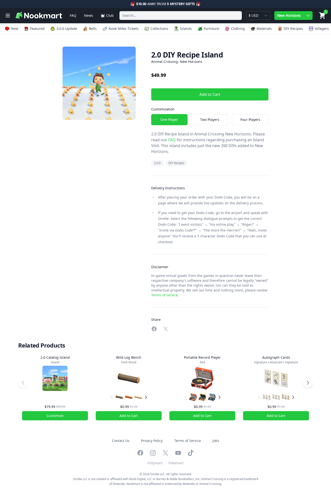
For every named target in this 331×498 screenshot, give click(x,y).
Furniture (211, 28)
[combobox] (180, 15)
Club (110, 15)
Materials (264, 28)
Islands (186, 28)
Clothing (238, 28)
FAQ (73, 15)
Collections (159, 28)
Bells (93, 28)
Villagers (322, 28)
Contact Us (120, 440)
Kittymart (155, 463)
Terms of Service (164, 295)
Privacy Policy (152, 440)
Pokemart (176, 463)
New (14, 28)
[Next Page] (308, 383)
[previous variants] (111, 397)
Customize (55, 415)
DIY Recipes (293, 28)
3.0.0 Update (66, 28)
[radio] (169, 119)
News (88, 15)
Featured (37, 28)
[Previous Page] (23, 383)
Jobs (216, 440)
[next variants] (145, 397)
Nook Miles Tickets (124, 28)
